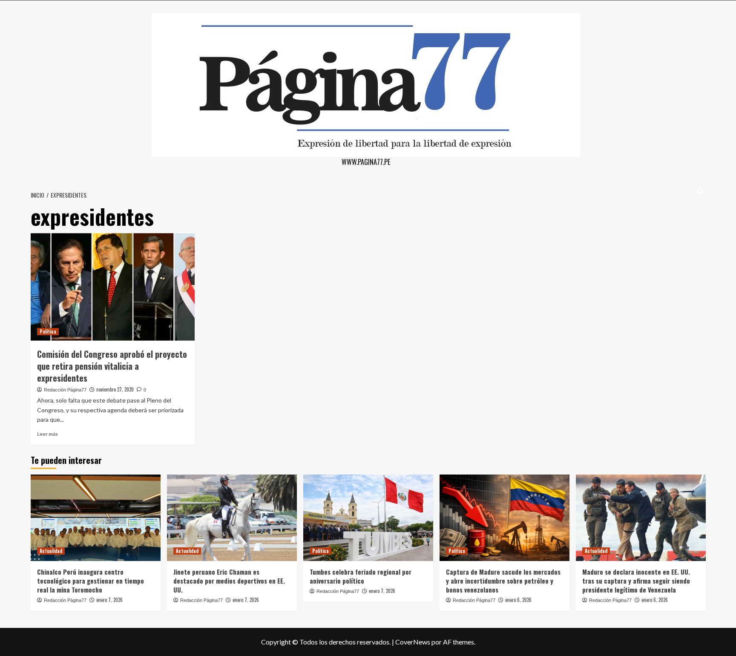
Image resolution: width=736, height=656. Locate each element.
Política (48, 331)
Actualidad (51, 550)
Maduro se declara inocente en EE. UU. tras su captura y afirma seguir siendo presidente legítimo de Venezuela (636, 580)
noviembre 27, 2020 (115, 389)
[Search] (700, 191)
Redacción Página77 (65, 389)
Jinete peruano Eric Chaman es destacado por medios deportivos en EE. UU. (229, 580)
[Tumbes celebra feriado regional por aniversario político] (368, 518)
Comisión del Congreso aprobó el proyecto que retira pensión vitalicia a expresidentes (112, 366)
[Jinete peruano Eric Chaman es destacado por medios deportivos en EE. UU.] (232, 518)
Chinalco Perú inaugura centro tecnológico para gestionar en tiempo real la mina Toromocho (90, 580)
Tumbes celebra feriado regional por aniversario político (360, 576)
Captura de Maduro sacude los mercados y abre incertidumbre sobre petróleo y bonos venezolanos (503, 580)
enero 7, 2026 (109, 599)
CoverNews (412, 642)
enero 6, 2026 (518, 599)
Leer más (47, 434)
